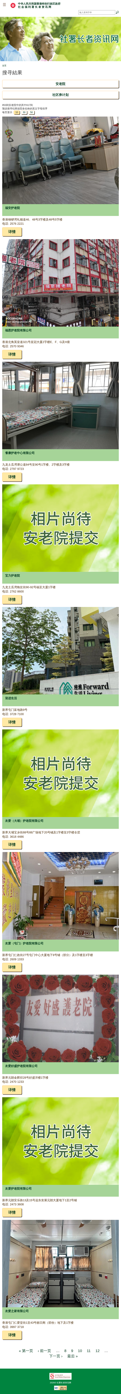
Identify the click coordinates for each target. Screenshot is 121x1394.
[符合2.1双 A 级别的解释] (60, 1388)
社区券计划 (60, 95)
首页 (4, 65)
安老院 (60, 84)
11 (89, 1351)
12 (97, 1351)
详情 (12, 232)
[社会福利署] (60, 1376)
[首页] (13, 5)
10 (80, 1351)
